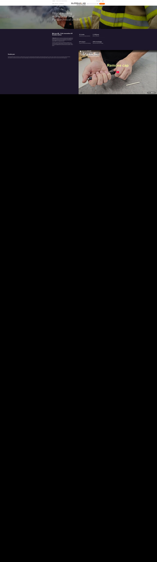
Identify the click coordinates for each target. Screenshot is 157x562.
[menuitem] (53, 4)
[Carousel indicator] (77, 27)
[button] (52, 109)
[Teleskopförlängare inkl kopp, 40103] (85, 107)
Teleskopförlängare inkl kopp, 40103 (84, 114)
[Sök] (97, 4)
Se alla (103, 97)
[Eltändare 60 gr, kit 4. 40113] (98, 107)
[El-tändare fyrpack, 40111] (72, 107)
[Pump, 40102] (59, 107)
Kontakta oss (102, 3)
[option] (78, 109)
